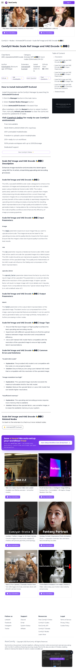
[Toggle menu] (2, 2)
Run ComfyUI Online (25, 152)
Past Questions (44, 78)
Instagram (8, 625)
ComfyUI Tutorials (44, 628)
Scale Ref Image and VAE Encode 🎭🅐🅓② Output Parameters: (63, 74)
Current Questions (31, 78)
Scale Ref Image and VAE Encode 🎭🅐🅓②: (63, 61)
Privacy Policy (64, 623)
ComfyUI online (44, 645)
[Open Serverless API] (57, 660)
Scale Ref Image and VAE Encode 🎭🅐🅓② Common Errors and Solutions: (63, 86)
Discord (23, 620)
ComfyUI (4, 41)
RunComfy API (43, 625)
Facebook (8, 623)
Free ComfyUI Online (45, 620)
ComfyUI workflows (14, 647)
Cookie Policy (64, 625)
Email (22, 623)
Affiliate (23, 628)
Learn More (42, 634)
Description (58, 57)
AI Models (57, 647)
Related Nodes (60, 92)
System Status (25, 625)
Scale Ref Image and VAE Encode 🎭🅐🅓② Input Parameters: (63, 67)
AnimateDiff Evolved (23, 41)
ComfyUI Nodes (43, 631)
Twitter (7, 628)
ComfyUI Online (15, 118)
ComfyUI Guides (43, 623)
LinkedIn (7, 620)
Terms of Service (65, 620)
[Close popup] (71, 652)
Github (4, 78)
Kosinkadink (5, 67)
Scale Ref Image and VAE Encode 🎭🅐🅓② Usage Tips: (64, 80)
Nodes (12, 41)
